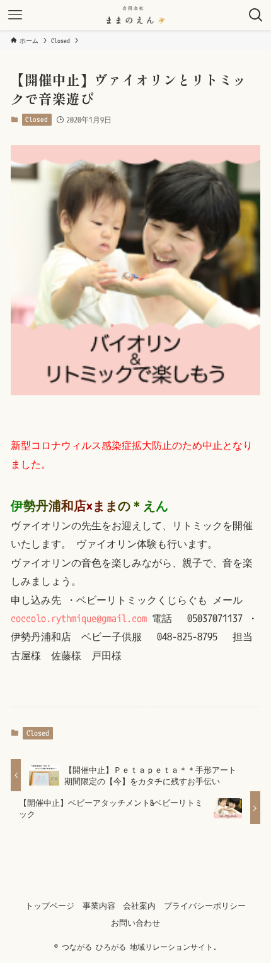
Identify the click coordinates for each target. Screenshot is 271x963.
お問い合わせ (135, 923)
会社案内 (139, 905)
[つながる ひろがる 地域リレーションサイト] (136, 15)
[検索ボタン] (256, 15)
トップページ (49, 905)
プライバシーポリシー (205, 905)
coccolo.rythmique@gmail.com (79, 618)
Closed (36, 119)
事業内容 (99, 905)
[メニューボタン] (15, 15)
